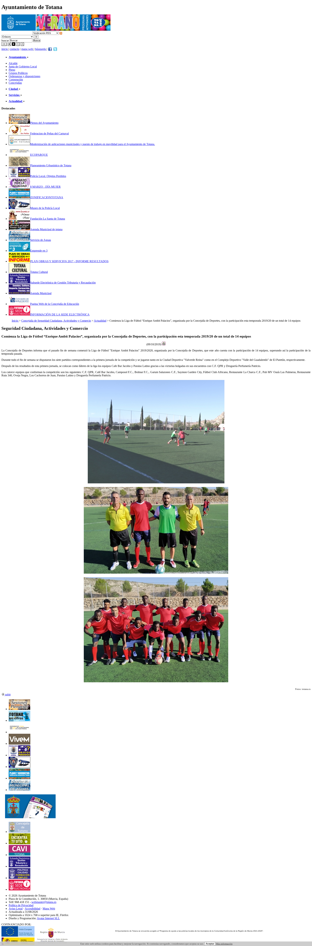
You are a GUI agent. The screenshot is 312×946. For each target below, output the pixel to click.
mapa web (27, 49)
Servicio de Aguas (40, 240)
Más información (224, 943)
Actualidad (100, 320)
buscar (5, 40)
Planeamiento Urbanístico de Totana (50, 165)
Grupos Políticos (18, 73)
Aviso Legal (16, 908)
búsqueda (41, 49)
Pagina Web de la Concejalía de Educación (54, 303)
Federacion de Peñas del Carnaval (49, 133)
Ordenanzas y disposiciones (24, 76)
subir (7, 694)
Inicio (15, 320)
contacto (14, 49)
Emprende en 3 (38, 250)
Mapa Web (49, 908)
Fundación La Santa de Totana (47, 218)
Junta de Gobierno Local (23, 66)
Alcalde (13, 63)
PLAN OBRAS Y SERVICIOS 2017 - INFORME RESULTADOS (69, 261)
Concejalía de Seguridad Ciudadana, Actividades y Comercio (56, 320)
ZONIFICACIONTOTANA (46, 197)
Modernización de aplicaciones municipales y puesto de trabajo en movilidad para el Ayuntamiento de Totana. (92, 144)
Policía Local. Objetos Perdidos (48, 176)
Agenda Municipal (40, 293)
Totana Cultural (39, 271)
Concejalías (15, 82)
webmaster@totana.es (43, 902)
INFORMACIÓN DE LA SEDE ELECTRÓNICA (60, 314)
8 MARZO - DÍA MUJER (45, 186)
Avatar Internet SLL (48, 918)
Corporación (16, 79)
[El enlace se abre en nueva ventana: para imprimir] (164, 344)
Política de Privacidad (21, 905)
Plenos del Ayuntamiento (44, 122)
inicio (4, 49)
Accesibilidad (32, 908)
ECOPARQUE (39, 154)
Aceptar (210, 943)
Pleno (12, 69)
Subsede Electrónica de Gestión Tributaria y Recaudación (63, 282)
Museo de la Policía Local (45, 208)
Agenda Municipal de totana (46, 229)
